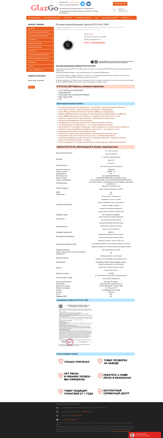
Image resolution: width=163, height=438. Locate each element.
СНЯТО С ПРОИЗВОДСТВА (35, 70)
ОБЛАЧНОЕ (31, 28)
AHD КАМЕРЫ (32, 40)
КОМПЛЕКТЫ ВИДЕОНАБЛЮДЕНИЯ (38, 55)
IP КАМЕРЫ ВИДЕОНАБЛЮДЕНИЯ (38, 36)
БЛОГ (97, 18)
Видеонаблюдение (65, 27)
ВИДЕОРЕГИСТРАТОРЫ (35, 47)
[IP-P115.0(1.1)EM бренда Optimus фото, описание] (69, 45)
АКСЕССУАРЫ (32, 51)
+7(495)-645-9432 (73, 2)
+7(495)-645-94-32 (86, 411)
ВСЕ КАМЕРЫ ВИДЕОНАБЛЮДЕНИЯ (38, 32)
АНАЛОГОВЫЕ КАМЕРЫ (35, 43)
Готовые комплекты (52, 18)
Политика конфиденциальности (121, 431)
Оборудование (34, 18)
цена (91, 34)
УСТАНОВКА (31, 62)
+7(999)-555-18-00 (77, 415)
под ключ (68, 18)
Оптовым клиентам (83, 18)
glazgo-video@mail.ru (72, 5)
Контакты (125, 18)
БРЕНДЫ (30, 66)
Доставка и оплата (110, 18)
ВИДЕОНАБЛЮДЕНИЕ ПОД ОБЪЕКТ (38, 58)
